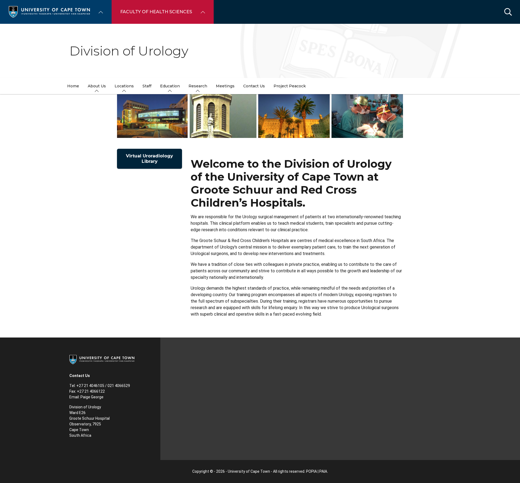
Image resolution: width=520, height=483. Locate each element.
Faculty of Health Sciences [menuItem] (156, 11)
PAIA (323, 471)
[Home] (49, 11)
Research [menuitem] (197, 86)
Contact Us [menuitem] (254, 86)
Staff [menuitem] (146, 86)
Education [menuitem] (170, 86)
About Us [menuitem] (97, 86)
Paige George (91, 397)
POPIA (311, 471)
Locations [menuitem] (124, 86)
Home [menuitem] (73, 86)
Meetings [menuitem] (225, 86)
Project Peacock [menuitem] (290, 86)
